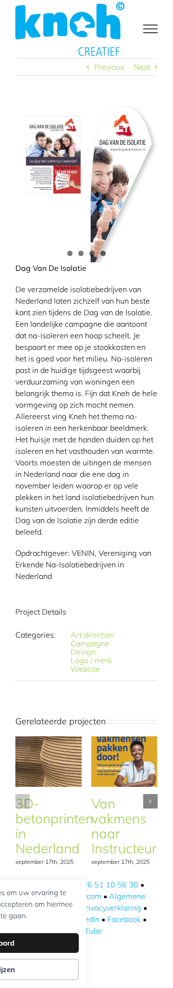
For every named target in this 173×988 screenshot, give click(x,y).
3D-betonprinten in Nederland (54, 826)
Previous (109, 67)
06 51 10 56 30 (110, 884)
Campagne (90, 643)
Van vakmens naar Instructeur (124, 826)
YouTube (87, 931)
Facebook (124, 919)
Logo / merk (91, 660)
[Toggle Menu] (150, 29)
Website (85, 669)
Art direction (92, 635)
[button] (22, 801)
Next (142, 67)
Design (83, 651)
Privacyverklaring (111, 907)
